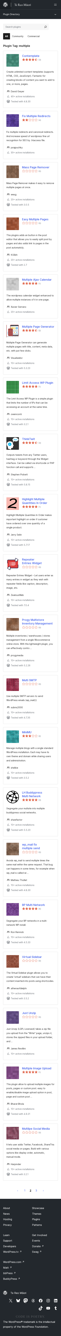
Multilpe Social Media (36, 1128)
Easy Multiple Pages (35, 219)
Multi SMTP (29, 680)
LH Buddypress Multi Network (32, 794)
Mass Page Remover (35, 167)
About (6, 1208)
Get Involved (39, 1235)
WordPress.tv (12, 1251)
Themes (36, 1213)
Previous (17, 1190)
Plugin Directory (11, 14)
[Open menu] (56, 4)
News (6, 1213)
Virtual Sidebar (32, 957)
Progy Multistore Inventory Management (37, 621)
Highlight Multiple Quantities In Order (34, 501)
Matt (7, 1267)
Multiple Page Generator (38, 326)
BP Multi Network (33, 905)
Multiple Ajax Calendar (37, 279)
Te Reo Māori (18, 1293)
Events (36, 1240)
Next (43, 1190)
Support (7, 1240)
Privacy (7, 1224)
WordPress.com (13, 1262)
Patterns (37, 1224)
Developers (9, 1246)
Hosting (7, 1219)
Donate (38, 1246)
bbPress (9, 1273)
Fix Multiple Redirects (36, 116)
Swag (37, 1251)
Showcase (38, 1208)
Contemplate (30, 56)
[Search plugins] (45, 27)
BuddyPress (11, 1278)
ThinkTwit (28, 439)
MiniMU (26, 732)
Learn (6, 1235)
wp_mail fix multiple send (31, 846)
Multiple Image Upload (36, 1068)
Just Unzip (29, 1013)
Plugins (36, 1219)
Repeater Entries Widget (32, 561)
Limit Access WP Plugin (37, 382)
